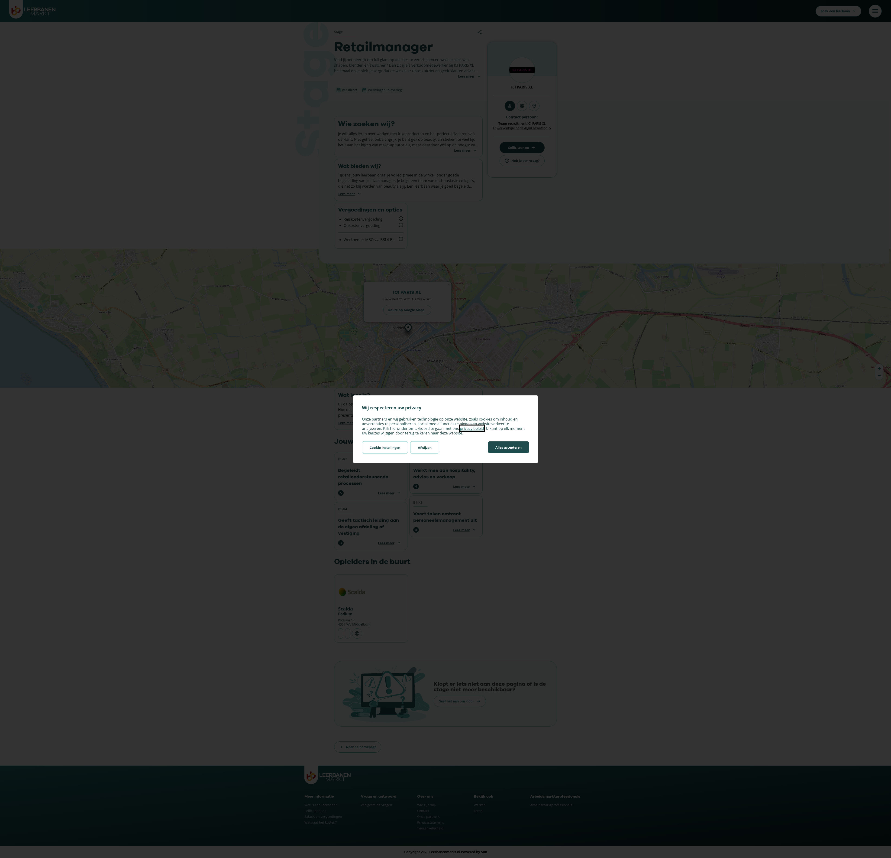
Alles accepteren (508, 447)
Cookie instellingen (385, 447)
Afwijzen (425, 447)
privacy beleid (472, 428)
